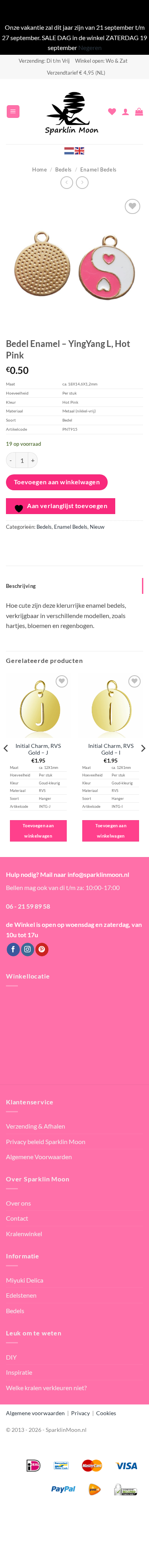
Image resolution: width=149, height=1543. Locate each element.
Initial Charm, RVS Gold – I (111, 749)
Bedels (63, 169)
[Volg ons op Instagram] (27, 949)
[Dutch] (69, 150)
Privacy (80, 1413)
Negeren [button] (90, 47)
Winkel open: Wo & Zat (101, 61)
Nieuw (97, 527)
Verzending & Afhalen (35, 1126)
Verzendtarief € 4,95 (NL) (76, 72)
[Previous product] (82, 182)
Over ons (18, 1203)
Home (39, 169)
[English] (80, 150)
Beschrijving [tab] (21, 586)
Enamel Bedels (98, 169)
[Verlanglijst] (112, 111)
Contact (17, 1218)
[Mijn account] (126, 111)
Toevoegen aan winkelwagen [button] (38, 830)
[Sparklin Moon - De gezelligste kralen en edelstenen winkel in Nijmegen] (72, 111)
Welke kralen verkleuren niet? (46, 1387)
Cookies (106, 1413)
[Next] (142, 764)
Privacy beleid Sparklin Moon (45, 1141)
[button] (13, 111)
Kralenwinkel (24, 1233)
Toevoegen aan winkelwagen (57, 481)
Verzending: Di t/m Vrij (44, 61)
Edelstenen (21, 1295)
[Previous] (6, 764)
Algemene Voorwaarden (39, 1156)
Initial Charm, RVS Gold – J (38, 749)
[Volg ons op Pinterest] (41, 949)
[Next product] (66, 182)
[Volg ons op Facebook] (13, 949)
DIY (11, 1357)
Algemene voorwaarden (35, 1413)
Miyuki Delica (24, 1280)
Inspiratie (19, 1372)
